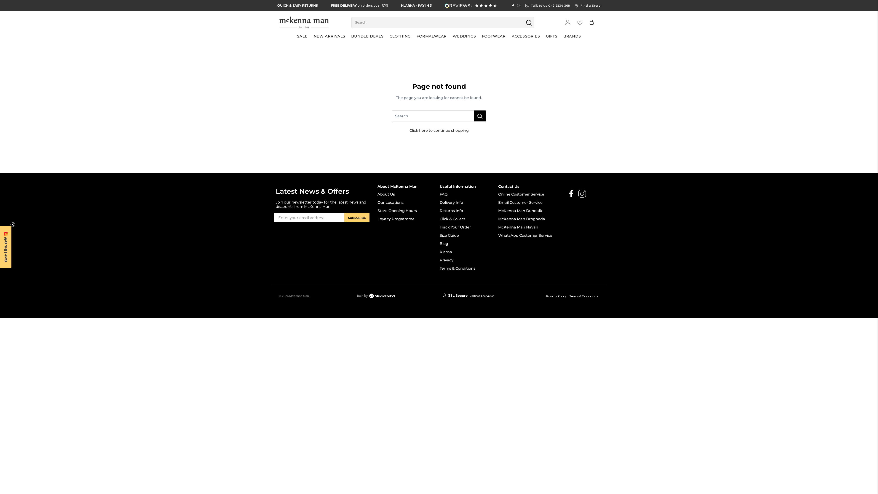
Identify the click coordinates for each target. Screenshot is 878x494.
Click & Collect (452, 219)
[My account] (567, 22)
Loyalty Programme (396, 219)
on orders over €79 (359, 5)
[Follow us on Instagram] (518, 5)
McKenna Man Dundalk (520, 211)
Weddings (464, 36)
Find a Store (591, 5)
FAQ (443, 194)
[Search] (480, 115)
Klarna (446, 252)
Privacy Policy (556, 296)
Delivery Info (451, 202)
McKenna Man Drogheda (521, 219)
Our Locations (390, 202)
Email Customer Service (520, 202)
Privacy (446, 260)
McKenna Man (299, 296)
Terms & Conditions (457, 268)
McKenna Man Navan (518, 227)
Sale (302, 36)
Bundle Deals (367, 36)
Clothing (400, 36)
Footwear (494, 36)
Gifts (551, 36)
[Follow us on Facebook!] (513, 5)
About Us (386, 194)
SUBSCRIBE (357, 218)
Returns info (451, 211)
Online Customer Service (521, 194)
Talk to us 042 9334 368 (550, 5)
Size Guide (449, 235)
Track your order (455, 227)
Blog (444, 244)
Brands (572, 36)
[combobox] (442, 22)
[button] (5, 247)
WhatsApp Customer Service (525, 235)
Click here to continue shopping (439, 130)
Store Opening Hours (397, 211)
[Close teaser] (13, 224)
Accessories (526, 36)
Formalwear (432, 36)
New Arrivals (329, 36)
